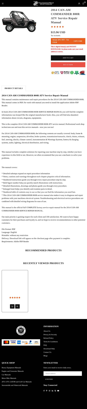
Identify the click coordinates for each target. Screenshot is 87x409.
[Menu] (3, 3)
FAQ (45, 345)
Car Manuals (6, 375)
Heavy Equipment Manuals (11, 368)
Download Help (49, 349)
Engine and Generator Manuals (13, 371)
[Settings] (79, 3)
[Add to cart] (12, 306)
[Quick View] (17, 306)
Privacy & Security (50, 334)
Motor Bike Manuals (9, 378)
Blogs (46, 356)
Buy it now (68, 65)
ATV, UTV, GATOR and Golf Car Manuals (17, 382)
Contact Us (47, 352)
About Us (47, 331)
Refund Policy (49, 338)
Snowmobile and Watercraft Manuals (15, 385)
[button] (83, 3)
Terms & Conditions (51, 342)
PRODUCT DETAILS (14, 88)
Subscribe (49, 379)
